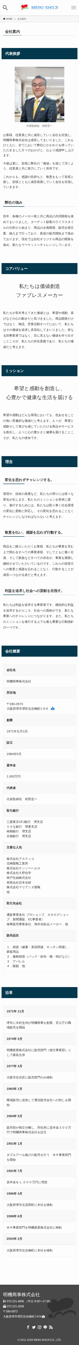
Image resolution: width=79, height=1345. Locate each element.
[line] (45, 1327)
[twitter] (34, 1327)
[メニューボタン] (73, 7)
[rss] (51, 1327)
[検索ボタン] (5, 7)
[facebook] (28, 1327)
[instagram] (39, 1327)
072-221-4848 (15, 1301)
